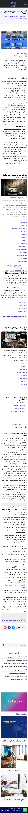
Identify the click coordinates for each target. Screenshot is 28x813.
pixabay (22, 225)
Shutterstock (21, 302)
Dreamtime (22, 305)
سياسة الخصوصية (16, 810)
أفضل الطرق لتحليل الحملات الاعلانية (16, 660)
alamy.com (18, 408)
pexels (23, 243)
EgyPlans (19, 53)
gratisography (21, 255)
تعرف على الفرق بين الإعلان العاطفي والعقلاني (13, 663)
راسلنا (2, 810)
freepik (23, 237)
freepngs (22, 366)
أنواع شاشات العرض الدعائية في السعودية (15, 676)
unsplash (22, 222)
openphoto (22, 252)
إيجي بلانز (7, 808)
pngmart (22, 381)
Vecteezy (22, 363)
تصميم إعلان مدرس (15, 424)
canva (23, 240)
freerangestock (20, 249)
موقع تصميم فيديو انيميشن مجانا (11, 316)
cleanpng (22, 369)
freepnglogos (21, 372)
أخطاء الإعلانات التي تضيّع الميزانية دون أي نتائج (13, 666)
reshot (23, 231)
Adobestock (21, 308)
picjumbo (22, 258)
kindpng (22, 378)
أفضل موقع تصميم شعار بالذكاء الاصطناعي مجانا (15, 266)
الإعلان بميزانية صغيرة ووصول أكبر (16, 657)
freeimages (21, 246)
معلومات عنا (8, 810)
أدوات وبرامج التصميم (15, 16)
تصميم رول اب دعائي (20, 670)
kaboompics (21, 261)
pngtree (23, 384)
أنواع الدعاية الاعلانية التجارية (18, 679)
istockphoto (21, 311)
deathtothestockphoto (18, 228)
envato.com (17, 405)
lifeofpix (23, 234)
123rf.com (18, 402)
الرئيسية (24, 16)
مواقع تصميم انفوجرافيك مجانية (11, 620)
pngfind (23, 375)
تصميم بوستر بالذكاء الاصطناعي (12, 163)
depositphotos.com (15, 411)
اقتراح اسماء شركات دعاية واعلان (17, 673)
